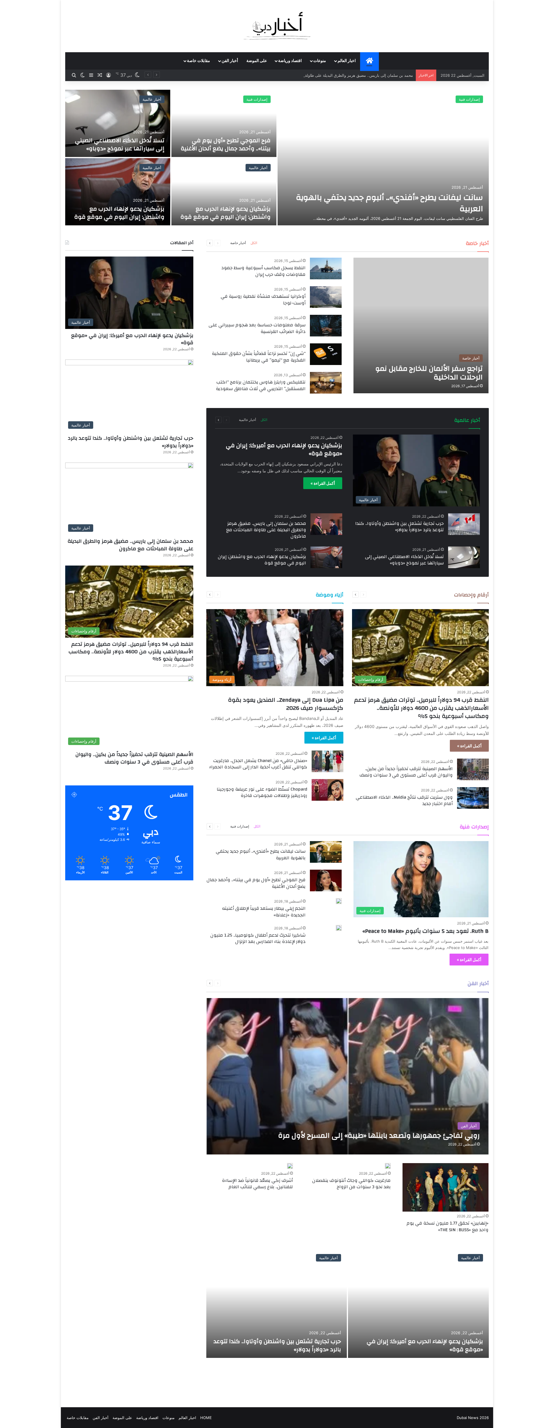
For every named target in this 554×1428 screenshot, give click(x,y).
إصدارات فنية (239, 826)
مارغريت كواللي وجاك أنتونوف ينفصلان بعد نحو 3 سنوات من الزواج (351, 1183)
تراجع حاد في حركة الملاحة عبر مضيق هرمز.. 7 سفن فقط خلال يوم (385, 203)
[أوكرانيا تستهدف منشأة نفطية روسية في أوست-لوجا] (326, 297)
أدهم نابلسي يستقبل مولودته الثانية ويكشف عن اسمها (232, 144)
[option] (277, 157)
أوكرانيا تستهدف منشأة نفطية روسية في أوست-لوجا (263, 299)
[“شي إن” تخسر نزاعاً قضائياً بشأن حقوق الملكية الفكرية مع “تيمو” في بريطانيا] (326, 354)
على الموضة (256, 61)
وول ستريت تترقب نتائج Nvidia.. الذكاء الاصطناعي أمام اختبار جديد (404, 800)
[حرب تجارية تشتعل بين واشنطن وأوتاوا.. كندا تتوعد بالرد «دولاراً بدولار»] (464, 524)
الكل (253, 243)
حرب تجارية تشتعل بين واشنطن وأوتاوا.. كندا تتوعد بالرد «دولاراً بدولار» (399, 526)
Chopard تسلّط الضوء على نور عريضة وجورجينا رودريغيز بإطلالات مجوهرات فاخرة (262, 792)
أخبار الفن (230, 61)
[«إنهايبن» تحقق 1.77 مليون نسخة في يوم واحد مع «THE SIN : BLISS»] (446, 1187)
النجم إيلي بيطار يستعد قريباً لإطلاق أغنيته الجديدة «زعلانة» (264, 911)
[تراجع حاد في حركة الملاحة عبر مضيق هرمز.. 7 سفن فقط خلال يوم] (383, 157)
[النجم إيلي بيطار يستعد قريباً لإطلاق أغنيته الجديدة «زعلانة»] (339, 901)
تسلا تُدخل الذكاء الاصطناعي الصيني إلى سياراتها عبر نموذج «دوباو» (404, 559)
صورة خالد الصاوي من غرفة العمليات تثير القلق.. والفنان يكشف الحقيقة (224, 212)
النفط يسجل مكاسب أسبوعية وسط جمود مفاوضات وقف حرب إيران (263, 270)
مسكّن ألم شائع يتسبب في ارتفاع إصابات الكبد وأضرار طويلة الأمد (121, 212)
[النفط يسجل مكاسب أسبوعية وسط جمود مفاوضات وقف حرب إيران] (326, 268)
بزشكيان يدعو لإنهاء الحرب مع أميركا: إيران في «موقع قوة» (284, 449)
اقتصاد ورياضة (290, 61)
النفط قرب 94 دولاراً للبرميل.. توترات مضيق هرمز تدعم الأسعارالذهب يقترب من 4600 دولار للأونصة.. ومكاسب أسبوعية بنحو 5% (421, 708)
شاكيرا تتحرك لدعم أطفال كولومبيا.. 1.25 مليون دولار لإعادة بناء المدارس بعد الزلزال (258, 938)
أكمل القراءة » (322, 483)
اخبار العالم (347, 61)
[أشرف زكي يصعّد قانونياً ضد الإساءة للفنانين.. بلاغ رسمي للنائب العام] (290, 1166)
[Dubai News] (277, 26)
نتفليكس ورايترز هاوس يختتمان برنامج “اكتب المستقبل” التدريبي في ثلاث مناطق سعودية (261, 385)
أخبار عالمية (470, 99)
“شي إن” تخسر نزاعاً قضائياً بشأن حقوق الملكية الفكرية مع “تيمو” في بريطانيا (259, 356)
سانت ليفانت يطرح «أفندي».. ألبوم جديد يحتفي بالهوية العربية (261, 854)
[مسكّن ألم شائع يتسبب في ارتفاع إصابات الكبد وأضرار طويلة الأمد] (117, 191)
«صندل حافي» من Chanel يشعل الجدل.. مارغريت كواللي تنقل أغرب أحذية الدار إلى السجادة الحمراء (258, 763)
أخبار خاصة (238, 243)
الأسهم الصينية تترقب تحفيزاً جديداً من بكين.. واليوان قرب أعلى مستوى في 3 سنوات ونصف (406, 771)
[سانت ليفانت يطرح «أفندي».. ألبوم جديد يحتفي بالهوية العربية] (326, 852)
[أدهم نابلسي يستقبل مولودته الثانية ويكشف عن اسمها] (223, 123)
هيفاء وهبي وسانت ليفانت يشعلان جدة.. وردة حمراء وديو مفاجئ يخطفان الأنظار (120, 140)
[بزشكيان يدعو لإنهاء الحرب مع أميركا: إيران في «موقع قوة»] (418, 1303)
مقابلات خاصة (198, 61)
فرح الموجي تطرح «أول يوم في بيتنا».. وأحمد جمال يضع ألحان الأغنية (256, 882)
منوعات (319, 61)
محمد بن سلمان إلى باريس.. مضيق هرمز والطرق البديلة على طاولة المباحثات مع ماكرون (266, 530)
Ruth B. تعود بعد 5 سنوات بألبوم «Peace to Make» (425, 931)
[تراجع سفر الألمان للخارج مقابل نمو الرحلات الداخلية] (421, 325)
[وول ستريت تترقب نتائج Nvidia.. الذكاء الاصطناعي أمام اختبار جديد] (473, 798)
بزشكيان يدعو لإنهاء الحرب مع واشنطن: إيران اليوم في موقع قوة (262, 559)
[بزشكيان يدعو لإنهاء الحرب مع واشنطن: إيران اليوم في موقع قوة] (326, 557)
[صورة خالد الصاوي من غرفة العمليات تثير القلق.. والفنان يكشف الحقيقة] (223, 191)
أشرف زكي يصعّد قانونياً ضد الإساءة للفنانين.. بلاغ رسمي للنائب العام (257, 1183)
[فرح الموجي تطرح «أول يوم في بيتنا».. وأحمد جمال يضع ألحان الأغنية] (326, 880)
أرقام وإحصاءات (148, 167)
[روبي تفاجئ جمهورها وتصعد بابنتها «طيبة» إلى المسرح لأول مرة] (348, 1076)
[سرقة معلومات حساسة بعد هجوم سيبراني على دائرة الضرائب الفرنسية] (326, 325)
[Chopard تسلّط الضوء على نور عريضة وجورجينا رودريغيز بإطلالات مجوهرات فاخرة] (327, 790)
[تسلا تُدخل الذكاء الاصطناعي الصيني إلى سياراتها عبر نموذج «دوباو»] (464, 557)
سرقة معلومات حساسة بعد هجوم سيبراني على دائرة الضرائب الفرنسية (257, 328)
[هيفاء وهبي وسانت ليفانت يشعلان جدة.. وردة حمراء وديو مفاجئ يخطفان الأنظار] (117, 123)
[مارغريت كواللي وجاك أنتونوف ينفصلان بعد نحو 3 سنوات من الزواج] (388, 1166)
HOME (206, 1417)
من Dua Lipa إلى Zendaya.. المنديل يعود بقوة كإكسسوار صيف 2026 (285, 704)
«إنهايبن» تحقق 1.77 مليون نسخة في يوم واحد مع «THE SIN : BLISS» (448, 1226)
